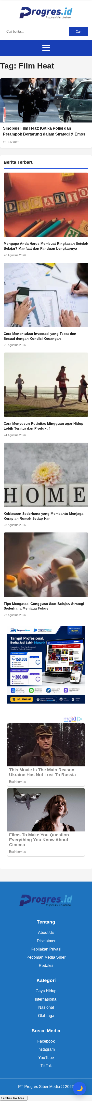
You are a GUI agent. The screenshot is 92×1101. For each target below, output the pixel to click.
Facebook (46, 1041)
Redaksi (46, 966)
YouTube (46, 1058)
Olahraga (46, 1016)
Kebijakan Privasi (46, 949)
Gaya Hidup (46, 991)
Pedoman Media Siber (46, 957)
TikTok (46, 1066)
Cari (78, 31)
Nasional (46, 1007)
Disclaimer (46, 941)
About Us (46, 932)
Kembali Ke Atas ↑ (13, 1098)
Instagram (46, 1049)
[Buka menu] (46, 48)
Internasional (46, 999)
